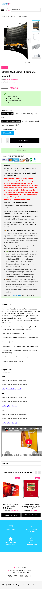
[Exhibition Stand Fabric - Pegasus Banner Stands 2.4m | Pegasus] (31, 489)
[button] (6, 76)
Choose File (7, 133)
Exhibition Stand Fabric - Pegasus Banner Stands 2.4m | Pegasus (31, 506)
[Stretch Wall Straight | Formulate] (11, 489)
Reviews (4, 463)
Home (3, 16)
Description (6, 304)
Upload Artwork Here (9, 129)
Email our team (16, 295)
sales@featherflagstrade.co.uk (21, 570)
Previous (34, 58)
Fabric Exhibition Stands (17, 16)
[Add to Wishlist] (19, 146)
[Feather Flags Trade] (6, 3)
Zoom (29, 62)
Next (38, 58)
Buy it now (21, 151)
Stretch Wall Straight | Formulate (11, 505)
